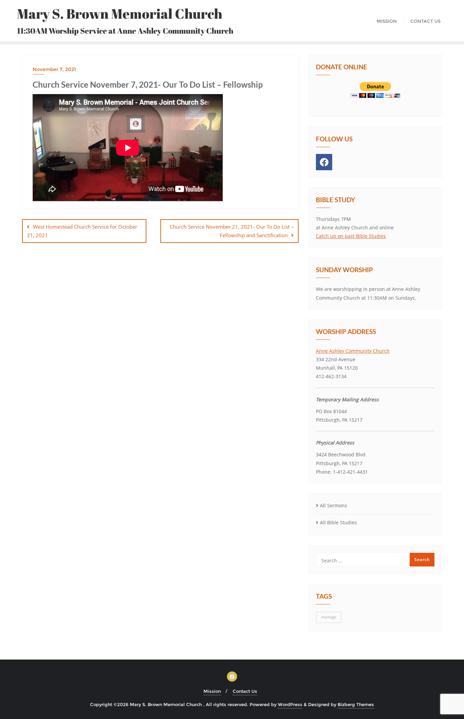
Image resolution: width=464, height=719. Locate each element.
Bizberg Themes (356, 704)
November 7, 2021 (54, 69)
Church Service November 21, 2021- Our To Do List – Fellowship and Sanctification (232, 231)
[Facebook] (324, 162)
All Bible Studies (338, 522)
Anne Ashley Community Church (353, 351)
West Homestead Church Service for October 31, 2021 (82, 231)
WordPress (290, 704)
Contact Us (245, 691)
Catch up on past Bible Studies (351, 236)
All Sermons (333, 505)
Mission (212, 691)
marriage (328, 617)
